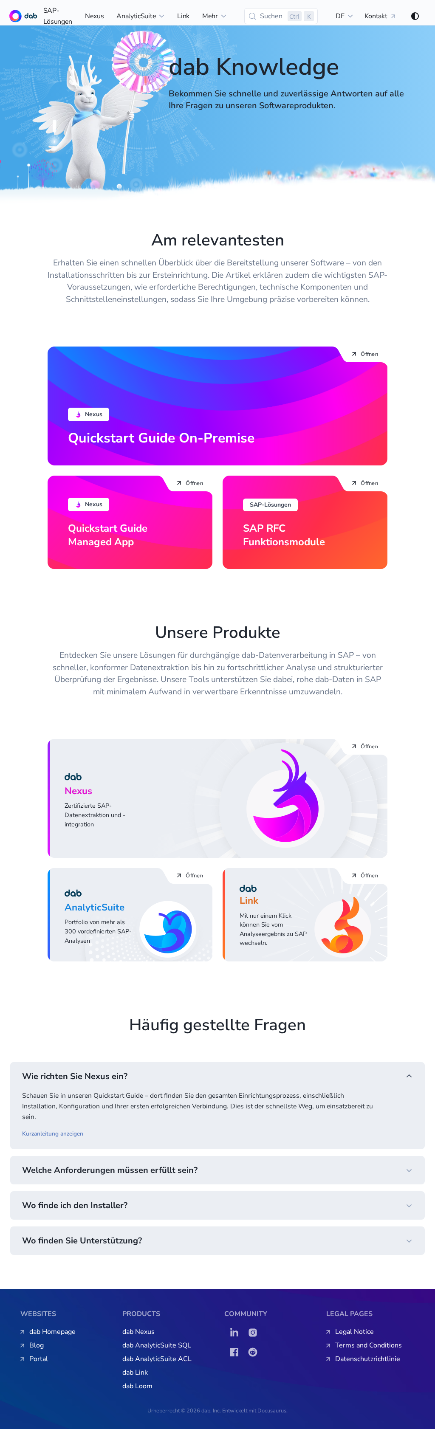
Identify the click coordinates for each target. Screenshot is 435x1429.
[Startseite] (13, 16)
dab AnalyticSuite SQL (156, 1345)
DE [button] (340, 16)
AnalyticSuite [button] (136, 16)
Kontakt (375, 16)
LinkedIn (236, 1332)
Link (183, 16)
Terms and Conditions (368, 1345)
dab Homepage (52, 1331)
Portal (38, 1359)
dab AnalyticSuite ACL (157, 1359)
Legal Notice (354, 1331)
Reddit (255, 1352)
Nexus (94, 16)
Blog (36, 1345)
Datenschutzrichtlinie (367, 1359)
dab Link (135, 1372)
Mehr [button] (210, 16)
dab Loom (137, 1386)
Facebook (236, 1352)
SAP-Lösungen (57, 16)
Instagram (255, 1332)
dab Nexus (138, 1331)
